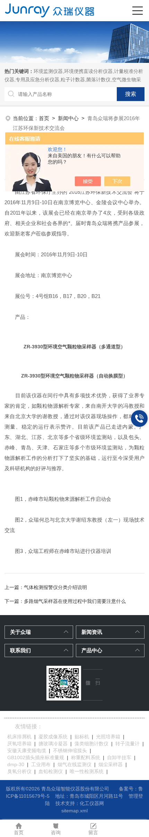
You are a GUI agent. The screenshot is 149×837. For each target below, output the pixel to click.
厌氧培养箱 (19, 743)
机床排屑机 (19, 736)
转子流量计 (127, 743)
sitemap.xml (74, 810)
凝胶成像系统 (53, 736)
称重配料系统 (85, 757)
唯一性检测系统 (87, 771)
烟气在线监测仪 (74, 764)
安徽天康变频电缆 (26, 750)
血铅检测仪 (50, 771)
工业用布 (41, 764)
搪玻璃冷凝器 (53, 743)
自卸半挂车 (119, 757)
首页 (44, 118)
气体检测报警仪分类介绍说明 (55, 587)
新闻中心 (68, 118)
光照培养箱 (108, 736)
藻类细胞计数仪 (91, 743)
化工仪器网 (92, 803)
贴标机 (81, 736)
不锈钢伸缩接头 (70, 750)
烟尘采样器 (110, 764)
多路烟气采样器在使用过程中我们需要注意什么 (75, 601)
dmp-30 (15, 764)
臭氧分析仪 (19, 771)
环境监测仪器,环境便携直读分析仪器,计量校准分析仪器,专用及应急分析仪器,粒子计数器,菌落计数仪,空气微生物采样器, (74, 79)
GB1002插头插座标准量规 (35, 757)
